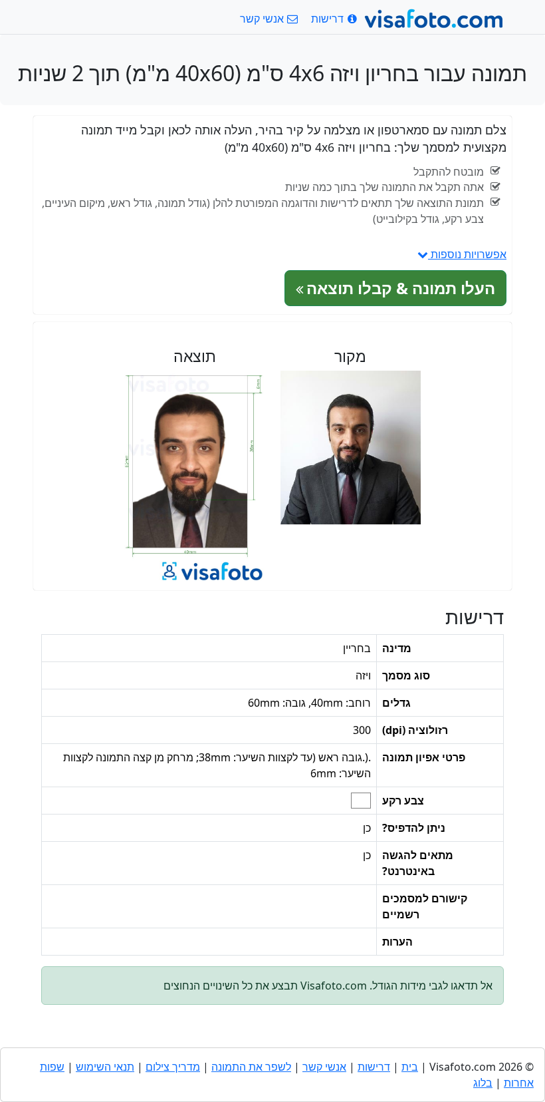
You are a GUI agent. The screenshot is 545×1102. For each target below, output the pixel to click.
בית (409, 1066)
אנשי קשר (324, 1066)
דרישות (374, 1066)
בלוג (482, 1082)
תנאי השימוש (105, 1066)
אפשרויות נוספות (467, 254)
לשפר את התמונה (251, 1066)
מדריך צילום (173, 1066)
